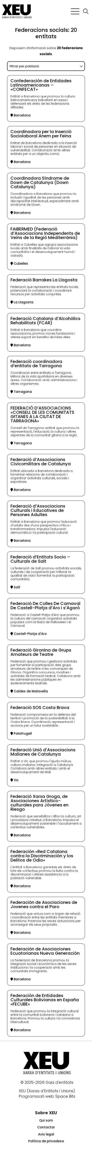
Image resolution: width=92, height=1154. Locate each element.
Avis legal (46, 1134)
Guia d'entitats (59, 1082)
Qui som (46, 1120)
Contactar (46, 1127)
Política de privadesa (46, 1141)
